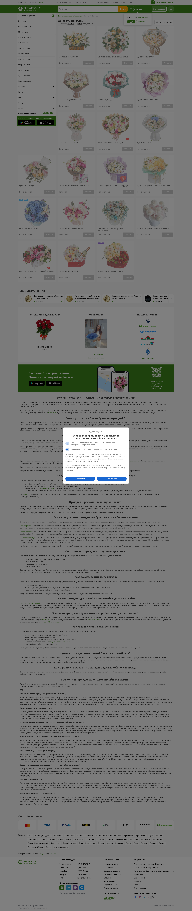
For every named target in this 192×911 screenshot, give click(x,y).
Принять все (112, 479)
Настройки (80, 479)
